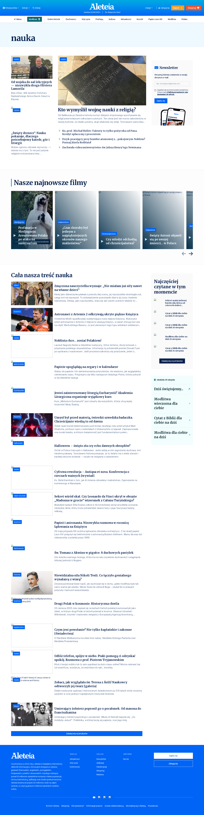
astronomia (19, 364)
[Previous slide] (184, 253)
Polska (184, 19)
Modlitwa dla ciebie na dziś (170, 434)
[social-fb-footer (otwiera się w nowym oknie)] (99, 797)
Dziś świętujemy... (168, 389)
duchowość (19, 548)
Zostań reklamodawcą (114, 806)
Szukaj (37, 8)
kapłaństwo (19, 627)
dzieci (16, 285)
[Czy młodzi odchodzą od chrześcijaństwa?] (119, 220)
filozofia (17, 417)
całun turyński (20, 495)
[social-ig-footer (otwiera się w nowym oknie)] (110, 797)
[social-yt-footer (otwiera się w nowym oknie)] (94, 797)
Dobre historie (54, 19)
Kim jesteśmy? (77, 806)
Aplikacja (100, 763)
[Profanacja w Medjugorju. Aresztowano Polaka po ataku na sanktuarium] (32, 220)
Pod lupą (99, 19)
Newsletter (101, 759)
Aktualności (126, 19)
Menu (19, 19)
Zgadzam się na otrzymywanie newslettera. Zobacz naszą (173, 92)
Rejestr (176, 8)
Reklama (100, 774)
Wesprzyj (192, 8)
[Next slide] (191, 253)
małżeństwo (63, 222)
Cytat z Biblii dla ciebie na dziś (168, 420)
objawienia (150, 230)
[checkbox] (155, 90)
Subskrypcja (101, 767)
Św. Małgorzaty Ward (112, 12)
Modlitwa (33, 19)
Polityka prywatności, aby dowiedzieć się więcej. (172, 93)
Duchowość (71, 19)
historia (17, 574)
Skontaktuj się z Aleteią (136, 806)
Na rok (126, 759)
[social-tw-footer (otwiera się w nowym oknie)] (104, 797)
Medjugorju (19, 222)
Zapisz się (161, 100)
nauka (63, 59)
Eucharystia (19, 390)
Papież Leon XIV (155, 19)
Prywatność (153, 806)
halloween (18, 443)
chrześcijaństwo (109, 234)
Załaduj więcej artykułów (76, 733)
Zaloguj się (165, 8)
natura (16, 110)
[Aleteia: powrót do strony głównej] (102, 6)
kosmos (17, 311)
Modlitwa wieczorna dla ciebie (165, 403)
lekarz (16, 706)
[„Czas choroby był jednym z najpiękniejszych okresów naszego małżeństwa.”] (76, 220)
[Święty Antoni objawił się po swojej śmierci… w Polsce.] (163, 220)
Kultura (112, 19)
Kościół (140, 19)
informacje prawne (94, 806)
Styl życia (86, 19)
